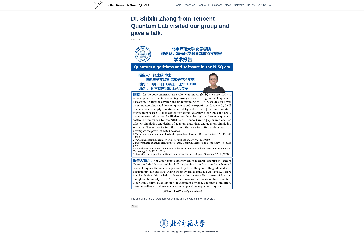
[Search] (270, 5)
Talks (134, 206)
